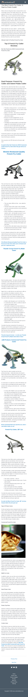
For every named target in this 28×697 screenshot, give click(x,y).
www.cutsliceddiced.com (18, 691)
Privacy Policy (14, 682)
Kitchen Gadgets (14, 677)
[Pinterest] (16, 667)
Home (14, 673)
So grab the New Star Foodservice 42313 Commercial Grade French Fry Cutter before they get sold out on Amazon (14, 146)
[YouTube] (14, 667)
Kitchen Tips (14, 675)
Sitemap (14, 683)
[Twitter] (11, 667)
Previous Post (14, 658)
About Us (14, 680)
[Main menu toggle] (25, 2)
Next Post (14, 662)
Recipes (14, 678)
